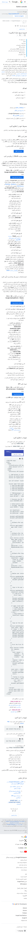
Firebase (25, 913)
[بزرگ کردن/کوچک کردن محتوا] (19, 40)
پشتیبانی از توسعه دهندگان (21, 867)
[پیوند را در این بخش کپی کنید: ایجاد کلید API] (16, 384)
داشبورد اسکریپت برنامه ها (21, 879)
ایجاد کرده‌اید (14, 711)
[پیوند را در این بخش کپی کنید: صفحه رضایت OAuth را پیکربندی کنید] (25, 158)
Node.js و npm (20, 107)
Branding (7, 184)
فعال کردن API (19, 151)
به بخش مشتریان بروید (17, 303)
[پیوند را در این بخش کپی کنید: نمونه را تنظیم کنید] (11, 438)
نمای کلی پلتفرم (23, 860)
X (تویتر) (25, 895)
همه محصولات (24, 920)
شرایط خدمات (24, 869)
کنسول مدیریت (24, 876)
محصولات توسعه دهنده (22, 862)
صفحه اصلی (24, 20)
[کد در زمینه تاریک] (20, 458)
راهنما (24, 22)
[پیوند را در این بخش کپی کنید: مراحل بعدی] (16, 778)
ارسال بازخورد (22, 29)
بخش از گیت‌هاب (14, 802)
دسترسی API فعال (19, 115)
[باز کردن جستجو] (10, 2)
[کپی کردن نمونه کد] (22, 458)
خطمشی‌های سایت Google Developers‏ (15, 824)
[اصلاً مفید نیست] (15, 26)
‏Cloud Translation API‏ (14, 13)
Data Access (20, 186)
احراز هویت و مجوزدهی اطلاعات (19, 75)
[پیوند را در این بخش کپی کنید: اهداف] (20, 88)
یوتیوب (25, 898)
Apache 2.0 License (14, 823)
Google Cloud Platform (21, 915)
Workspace (19, 2)
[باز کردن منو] (24, 2)
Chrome (25, 910)
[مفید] (18, 26)
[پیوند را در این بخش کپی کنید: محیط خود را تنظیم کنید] (7, 126)
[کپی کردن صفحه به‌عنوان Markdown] (20, 35)
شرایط (25, 926)
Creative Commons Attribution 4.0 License (15, 821)
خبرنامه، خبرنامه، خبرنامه (22, 893)
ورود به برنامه (5, 1)
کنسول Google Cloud (22, 881)
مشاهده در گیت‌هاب (17, 454)
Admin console (21, 7)
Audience (13, 184)
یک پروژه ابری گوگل (19, 110)
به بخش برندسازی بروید (17, 177)
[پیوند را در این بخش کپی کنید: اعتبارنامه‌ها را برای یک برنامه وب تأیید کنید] (25, 279)
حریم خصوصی (20, 926)
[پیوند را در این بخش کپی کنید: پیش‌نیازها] (18, 104)
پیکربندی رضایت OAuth (12, 270)
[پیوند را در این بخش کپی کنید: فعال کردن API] (16, 137)
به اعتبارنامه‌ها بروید (18, 394)
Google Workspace (15, 20)
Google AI (24, 918)
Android (25, 908)
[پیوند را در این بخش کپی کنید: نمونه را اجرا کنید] (13, 718)
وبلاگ (25, 890)
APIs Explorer (23, 884)
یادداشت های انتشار (23, 865)
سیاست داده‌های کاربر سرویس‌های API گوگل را (14, 238)
